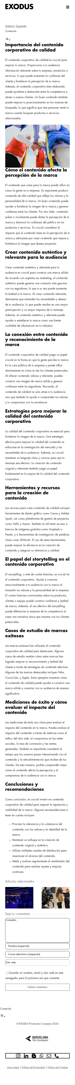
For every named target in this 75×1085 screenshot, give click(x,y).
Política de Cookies (58, 1067)
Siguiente (21, 26)
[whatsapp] (41, 1056)
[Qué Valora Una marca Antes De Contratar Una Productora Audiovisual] (19, 888)
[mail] (49, 1056)
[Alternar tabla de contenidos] (7, 39)
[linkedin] (26, 1056)
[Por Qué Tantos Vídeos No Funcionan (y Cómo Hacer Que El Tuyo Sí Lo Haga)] (56, 888)
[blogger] (34, 1056)
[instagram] (18, 1056)
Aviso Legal (13, 1067)
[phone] (57, 1056)
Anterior (10, 26)
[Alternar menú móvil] (68, 7)
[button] (7, 897)
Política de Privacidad (33, 1067)
